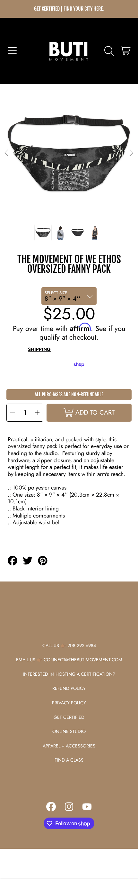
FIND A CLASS (69, 760)
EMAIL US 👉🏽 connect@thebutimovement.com (69, 659)
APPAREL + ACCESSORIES (69, 746)
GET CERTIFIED (69, 717)
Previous (6, 153)
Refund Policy (69, 688)
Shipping (39, 350)
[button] (12, 51)
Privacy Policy (69, 703)
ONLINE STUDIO (69, 731)
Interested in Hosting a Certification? (69, 674)
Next (131, 153)
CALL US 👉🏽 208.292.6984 (69, 645)
